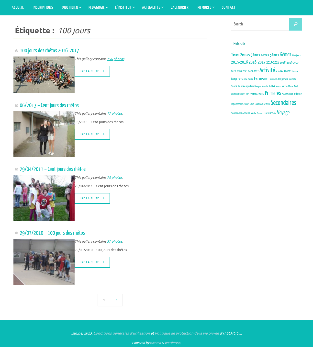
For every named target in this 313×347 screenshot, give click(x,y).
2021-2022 (253, 71)
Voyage (283, 112)
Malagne (258, 86)
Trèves (267, 113)
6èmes (285, 54)
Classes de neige (245, 79)
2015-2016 (239, 62)
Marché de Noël (268, 86)
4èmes (265, 55)
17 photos (114, 114)
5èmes (274, 55)
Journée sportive (246, 86)
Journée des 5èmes (278, 79)
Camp (234, 79)
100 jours (296, 55)
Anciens (287, 71)
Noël (296, 86)
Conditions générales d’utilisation (121, 333)
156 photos (115, 59)
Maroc (278, 86)
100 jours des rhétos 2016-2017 (49, 50)
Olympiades (236, 94)
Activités (279, 71)
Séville (253, 113)
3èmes (255, 55)
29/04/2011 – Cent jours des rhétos (53, 169)
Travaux (260, 113)
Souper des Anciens (240, 113)
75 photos (114, 178)
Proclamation (287, 94)
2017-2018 (272, 62)
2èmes (245, 55)
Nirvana (155, 343)
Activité (267, 70)
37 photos (114, 241)
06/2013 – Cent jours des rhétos (49, 105)
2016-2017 (257, 62)
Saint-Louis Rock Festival (260, 104)
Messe (285, 86)
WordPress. (173, 343)
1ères (235, 54)
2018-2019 (286, 62)
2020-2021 (242, 71)
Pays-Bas (245, 94)
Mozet (290, 86)
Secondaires (283, 103)
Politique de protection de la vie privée (187, 333)
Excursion (261, 78)
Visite (273, 113)
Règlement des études (240, 104)
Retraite (298, 94)
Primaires (273, 93)
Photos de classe (257, 94)
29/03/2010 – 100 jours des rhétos (52, 233)
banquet (295, 71)
